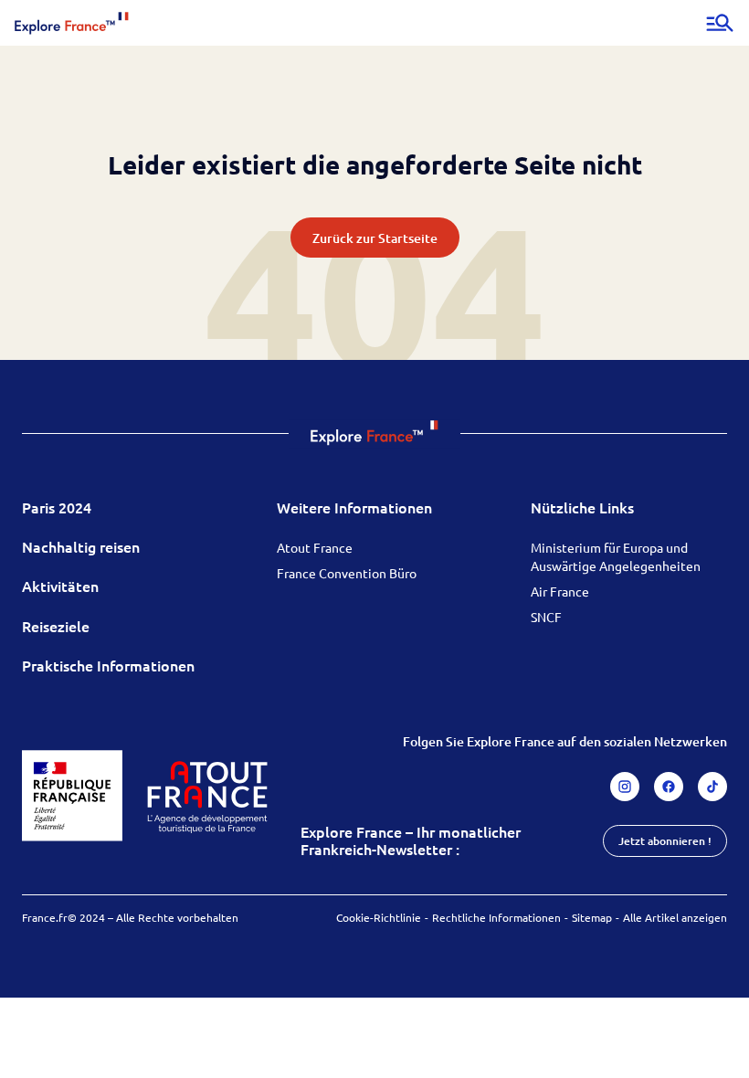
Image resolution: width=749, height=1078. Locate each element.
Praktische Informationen (108, 665)
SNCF (546, 616)
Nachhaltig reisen (81, 546)
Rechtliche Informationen (496, 917)
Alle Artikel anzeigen (675, 917)
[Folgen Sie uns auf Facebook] (668, 786)
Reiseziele (56, 626)
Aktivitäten (60, 586)
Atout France (315, 547)
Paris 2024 (56, 507)
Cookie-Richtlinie (378, 917)
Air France (560, 591)
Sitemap (592, 917)
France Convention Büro (347, 573)
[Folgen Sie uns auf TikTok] (712, 786)
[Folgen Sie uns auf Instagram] (624, 786)
